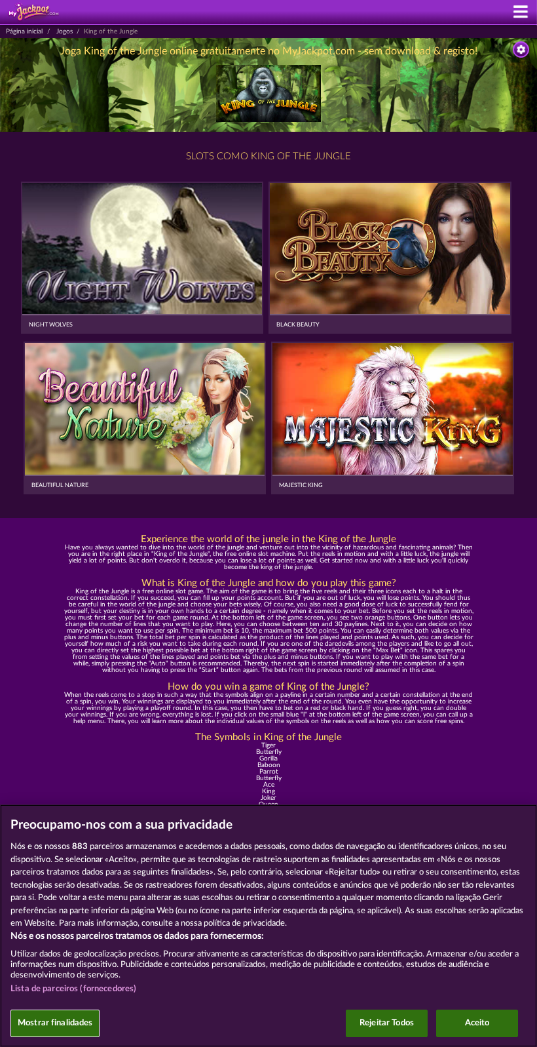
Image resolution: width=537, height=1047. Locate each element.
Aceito (477, 1023)
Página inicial (24, 31)
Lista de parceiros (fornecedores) (73, 989)
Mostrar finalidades (55, 1023)
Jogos (64, 31)
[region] (268, 925)
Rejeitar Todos (387, 1023)
